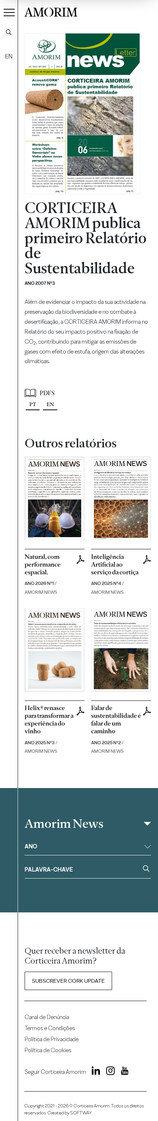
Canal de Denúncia (47, 1017)
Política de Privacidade (52, 1039)
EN (8, 56)
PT (32, 404)
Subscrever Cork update (68, 981)
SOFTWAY (80, 1112)
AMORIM (51, 11)
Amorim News (64, 823)
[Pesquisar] (9, 32)
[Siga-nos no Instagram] (108, 1072)
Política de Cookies (48, 1050)
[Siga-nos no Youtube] (122, 1072)
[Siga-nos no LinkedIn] (94, 1072)
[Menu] (9, 12)
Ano (31, 846)
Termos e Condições (50, 1028)
